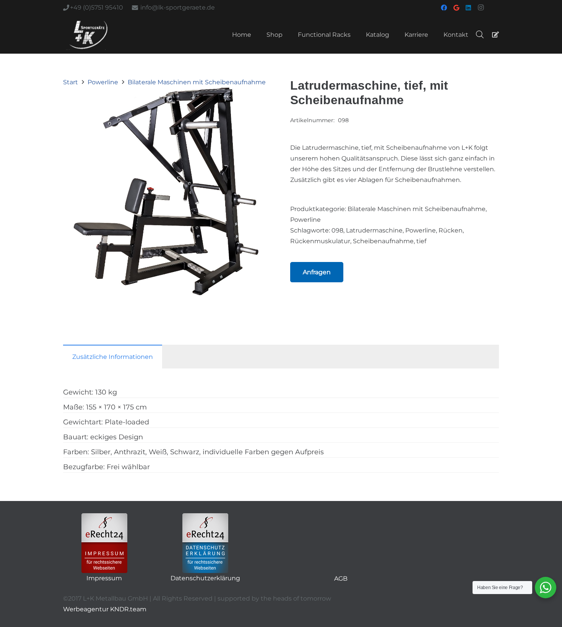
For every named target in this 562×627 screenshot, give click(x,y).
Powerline (103, 82)
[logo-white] (88, 34)
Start (70, 82)
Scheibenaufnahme (383, 241)
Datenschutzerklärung (205, 578)
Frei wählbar (128, 467)
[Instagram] (480, 8)
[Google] (456, 8)
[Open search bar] (480, 34)
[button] (259, 99)
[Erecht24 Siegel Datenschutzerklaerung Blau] (205, 543)
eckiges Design (116, 437)
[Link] (495, 34)
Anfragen (317, 272)
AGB (341, 578)
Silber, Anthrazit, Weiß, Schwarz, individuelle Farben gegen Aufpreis (207, 452)
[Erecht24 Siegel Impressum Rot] (104, 543)
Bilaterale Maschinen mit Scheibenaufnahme (197, 82)
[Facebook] (444, 8)
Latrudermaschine (374, 230)
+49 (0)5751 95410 (96, 7)
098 (337, 230)
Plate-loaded (127, 422)
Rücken (451, 230)
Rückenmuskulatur (320, 241)
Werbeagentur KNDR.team (104, 609)
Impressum (104, 578)
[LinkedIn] (468, 8)
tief (421, 241)
